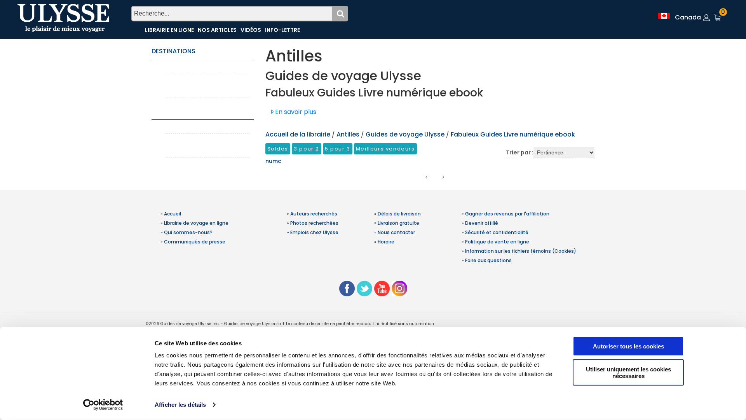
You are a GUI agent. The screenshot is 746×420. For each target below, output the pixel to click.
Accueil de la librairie (297, 134)
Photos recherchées (314, 223)
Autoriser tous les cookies (628, 346)
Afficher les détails (180, 404)
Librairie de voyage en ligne (196, 223)
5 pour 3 (337, 148)
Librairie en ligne (169, 30)
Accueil (172, 213)
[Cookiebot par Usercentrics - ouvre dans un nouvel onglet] (103, 405)
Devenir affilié (481, 223)
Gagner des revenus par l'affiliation (507, 213)
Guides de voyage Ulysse (405, 134)
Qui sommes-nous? (188, 232)
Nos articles (217, 30)
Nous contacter (396, 232)
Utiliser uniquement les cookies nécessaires (628, 372)
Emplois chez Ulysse (314, 232)
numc (273, 161)
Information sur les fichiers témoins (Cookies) (520, 251)
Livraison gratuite (398, 223)
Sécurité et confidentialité (496, 232)
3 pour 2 (306, 148)
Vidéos (251, 30)
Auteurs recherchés (313, 213)
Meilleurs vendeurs (385, 148)
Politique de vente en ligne (497, 241)
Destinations (173, 51)
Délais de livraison (399, 213)
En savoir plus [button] (295, 111)
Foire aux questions (488, 260)
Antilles (348, 134)
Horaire (386, 241)
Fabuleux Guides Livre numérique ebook (513, 134)
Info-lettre (282, 30)
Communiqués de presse (194, 241)
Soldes (278, 148)
